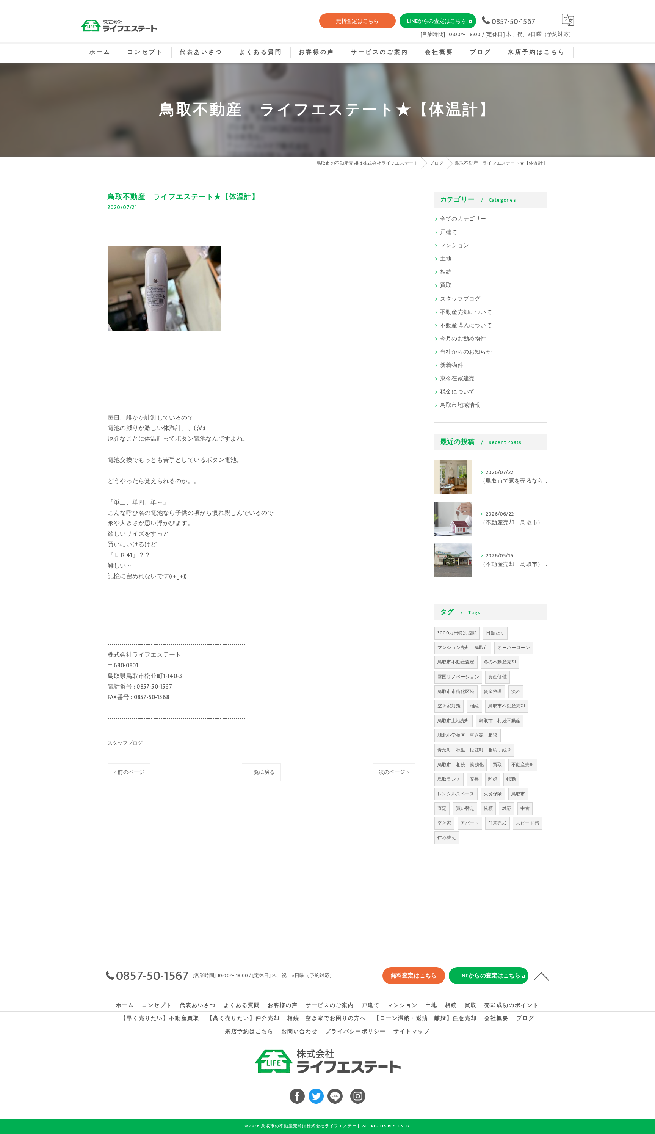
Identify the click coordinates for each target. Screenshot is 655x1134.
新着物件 (451, 365)
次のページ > (394, 772)
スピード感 (527, 823)
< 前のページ (129, 772)
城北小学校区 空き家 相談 (467, 735)
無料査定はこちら (357, 21)
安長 (474, 779)
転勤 (511, 779)
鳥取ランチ (449, 779)
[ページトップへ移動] (541, 975)
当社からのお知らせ (466, 352)
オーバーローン (513, 647)
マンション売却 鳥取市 (462, 647)
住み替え (446, 837)
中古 (525, 808)
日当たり (495, 633)
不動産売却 (522, 765)
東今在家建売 (457, 378)
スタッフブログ (125, 743)
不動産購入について (466, 325)
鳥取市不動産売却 (506, 706)
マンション (454, 245)
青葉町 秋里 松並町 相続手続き (474, 750)
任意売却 (497, 823)
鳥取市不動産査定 (456, 662)
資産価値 (497, 677)
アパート (470, 823)
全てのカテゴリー (463, 219)
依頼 (488, 808)
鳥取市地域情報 (460, 405)
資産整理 (493, 691)
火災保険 (493, 794)
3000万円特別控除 (457, 633)
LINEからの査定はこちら (436, 21)
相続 (445, 272)
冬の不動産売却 (500, 662)
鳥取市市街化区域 (456, 691)
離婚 (492, 779)
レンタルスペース (456, 794)
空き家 (444, 823)
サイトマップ (411, 1031)
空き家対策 (449, 706)
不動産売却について (466, 312)
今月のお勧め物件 (463, 338)
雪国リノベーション (458, 677)
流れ (515, 691)
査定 (442, 808)
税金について (457, 392)
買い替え (465, 808)
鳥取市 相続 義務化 (460, 765)
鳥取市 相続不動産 (500, 721)
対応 (506, 808)
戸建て (449, 232)
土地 (445, 259)
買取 (445, 285)
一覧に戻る (261, 772)
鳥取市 (518, 794)
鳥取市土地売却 (453, 721)
